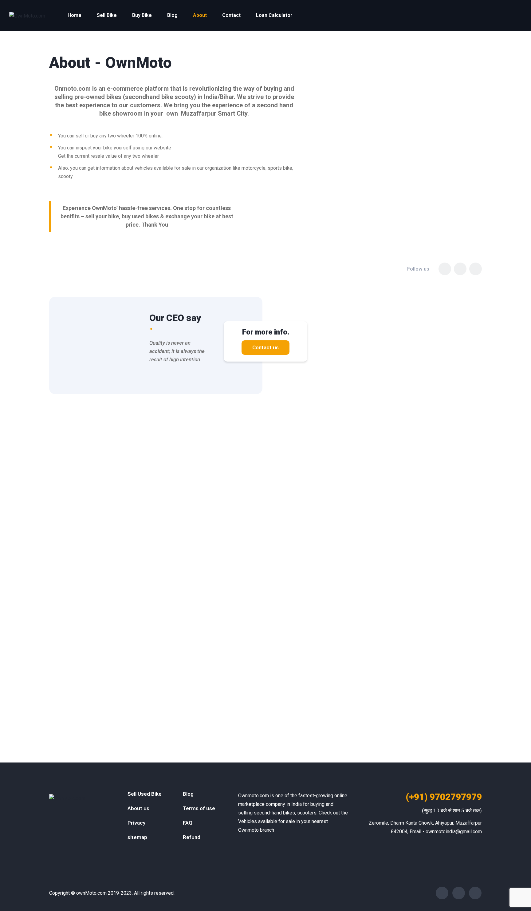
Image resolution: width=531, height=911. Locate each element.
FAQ (187, 823)
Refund (191, 837)
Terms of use (199, 808)
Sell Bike (107, 15)
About (200, 15)
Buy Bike (142, 15)
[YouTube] (475, 269)
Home (74, 15)
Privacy (136, 823)
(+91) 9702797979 (444, 796)
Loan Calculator (274, 15)
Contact (231, 15)
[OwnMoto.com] (27, 15)
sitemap (137, 837)
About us (138, 808)
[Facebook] (445, 269)
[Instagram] (460, 269)
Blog (172, 15)
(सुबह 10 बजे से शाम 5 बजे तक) (452, 810)
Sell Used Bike (145, 794)
